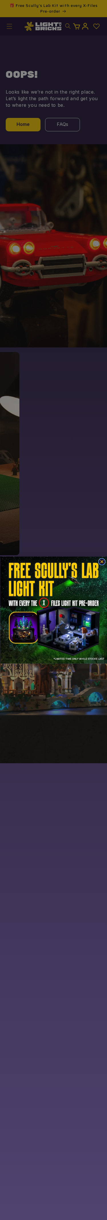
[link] (53, 610)
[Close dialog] (102, 562)
